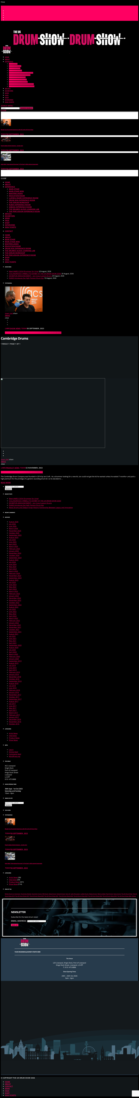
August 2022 (13, 607)
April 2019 (13, 670)
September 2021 (15, 632)
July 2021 (12, 636)
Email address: (19, 921)
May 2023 (12, 587)
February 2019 (14, 672)
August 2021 (13, 634)
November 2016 (15, 722)
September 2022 (15, 605)
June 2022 (12, 611)
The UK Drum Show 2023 (80, 896)
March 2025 (13, 546)
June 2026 (12, 526)
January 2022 (14, 623)
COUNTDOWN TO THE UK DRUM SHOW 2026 (20, 6)
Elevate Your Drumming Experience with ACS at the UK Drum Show (17, 129)
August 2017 (13, 701)
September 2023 (15, 578)
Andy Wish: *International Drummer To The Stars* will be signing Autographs (19, 164)
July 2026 (12, 524)
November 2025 (15, 531)
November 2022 (15, 600)
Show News (15, 328)
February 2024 (14, 573)
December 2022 (15, 598)
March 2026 (13, 528)
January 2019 (14, 674)
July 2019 (12, 665)
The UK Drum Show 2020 (37, 896)
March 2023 (13, 591)
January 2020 (14, 659)
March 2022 (13, 618)
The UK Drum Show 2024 (95, 896)
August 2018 (13, 683)
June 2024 (12, 564)
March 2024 (13, 571)
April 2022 (13, 616)
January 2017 (14, 717)
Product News (13, 468)
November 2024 (15, 553)
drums (40, 894)
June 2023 (12, 585)
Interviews (13, 736)
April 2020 (13, 652)
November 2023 (15, 576)
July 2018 (12, 686)
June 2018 (12, 688)
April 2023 (13, 589)
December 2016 (15, 719)
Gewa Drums (52, 894)
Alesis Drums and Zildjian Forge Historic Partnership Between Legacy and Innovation (41, 507)
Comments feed (15, 754)
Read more (6, 483)
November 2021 (15, 627)
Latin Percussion (75, 894)
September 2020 (15, 645)
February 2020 (14, 656)
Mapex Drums (93, 894)
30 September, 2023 (15, 134)
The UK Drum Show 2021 (51, 896)
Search (26, 108)
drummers (17, 894)
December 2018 (15, 677)
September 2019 (15, 661)
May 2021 (12, 641)
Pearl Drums (109, 894)
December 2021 (15, 625)
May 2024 (12, 567)
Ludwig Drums (84, 894)
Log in (11, 750)
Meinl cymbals (101, 894)
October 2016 (14, 724)
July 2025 (12, 540)
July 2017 (12, 704)
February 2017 (14, 715)
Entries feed (13, 752)
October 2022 (14, 602)
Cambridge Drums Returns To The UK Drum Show (22, 472)
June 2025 (12, 542)
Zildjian (134, 896)
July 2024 (12, 562)
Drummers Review (26, 894)
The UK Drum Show (126, 894)
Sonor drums (117, 894)
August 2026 (13, 522)
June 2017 (12, 706)
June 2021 (12, 638)
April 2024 (13, 569)
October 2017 (14, 697)
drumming (35, 894)
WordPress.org (14, 756)
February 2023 (14, 593)
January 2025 (14, 551)
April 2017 (13, 710)
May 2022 (12, 614)
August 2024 (13, 560)
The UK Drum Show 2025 (110, 896)
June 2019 (12, 668)
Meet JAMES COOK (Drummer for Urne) (24, 271)
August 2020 (13, 647)
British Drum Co (9, 894)
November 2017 (15, 695)
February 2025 (14, 549)
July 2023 (12, 582)
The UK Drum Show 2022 (66, 896)
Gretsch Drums (61, 894)
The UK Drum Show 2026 (124, 896)
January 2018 (14, 692)
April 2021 (13, 643)
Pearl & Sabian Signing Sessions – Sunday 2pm (12, 146)
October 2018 (14, 679)
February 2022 (14, 620)
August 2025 (13, 537)
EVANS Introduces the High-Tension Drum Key (26, 278)
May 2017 (12, 708)
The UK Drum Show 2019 (22, 896)
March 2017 (13, 713)
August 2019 (13, 663)
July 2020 (12, 650)
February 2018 (14, 690)
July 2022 (12, 609)
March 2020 (13, 654)
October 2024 (14, 555)
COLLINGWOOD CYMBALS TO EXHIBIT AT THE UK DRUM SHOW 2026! (35, 274)
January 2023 (14, 596)
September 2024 (15, 558)
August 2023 (13, 580)
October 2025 (14, 533)
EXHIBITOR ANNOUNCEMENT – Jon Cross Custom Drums (30, 276)
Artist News (13, 733)
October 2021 (14, 629)
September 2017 (15, 699)
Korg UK (68, 894)
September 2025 (15, 535)
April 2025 (13, 544)
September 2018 (15, 681)
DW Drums (45, 894)
